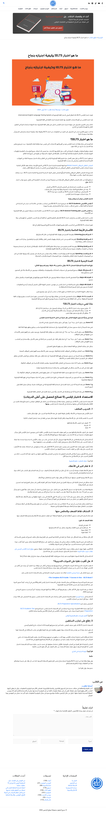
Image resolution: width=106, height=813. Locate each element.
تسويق (49, 787)
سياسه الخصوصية (71, 787)
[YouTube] (99, 3)
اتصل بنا (74, 780)
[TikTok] (95, 3)
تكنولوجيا (48, 792)
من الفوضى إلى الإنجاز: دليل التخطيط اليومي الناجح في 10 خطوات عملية (16, 783)
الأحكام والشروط (72, 790)
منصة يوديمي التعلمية (73, 572)
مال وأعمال (47, 799)
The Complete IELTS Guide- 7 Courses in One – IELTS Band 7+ (70, 577)
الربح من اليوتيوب (45, 783)
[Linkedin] (89, 3)
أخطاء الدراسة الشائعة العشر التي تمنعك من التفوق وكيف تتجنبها (15, 789)
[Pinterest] (92, 3)
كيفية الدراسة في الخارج (79, 651)
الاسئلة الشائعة (72, 785)
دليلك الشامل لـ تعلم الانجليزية (78, 461)
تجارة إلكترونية (47, 785)
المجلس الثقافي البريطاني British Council (80, 165)
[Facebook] (102, 3)
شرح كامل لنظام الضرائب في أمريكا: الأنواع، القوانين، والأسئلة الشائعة (14, 794)
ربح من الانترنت (46, 795)
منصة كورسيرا (80, 596)
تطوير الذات (65, 109)
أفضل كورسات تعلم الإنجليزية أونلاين (76, 615)
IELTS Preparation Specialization (69, 603)
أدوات (49, 780)
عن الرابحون (73, 783)
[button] (3, 3)
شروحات (48, 797)
